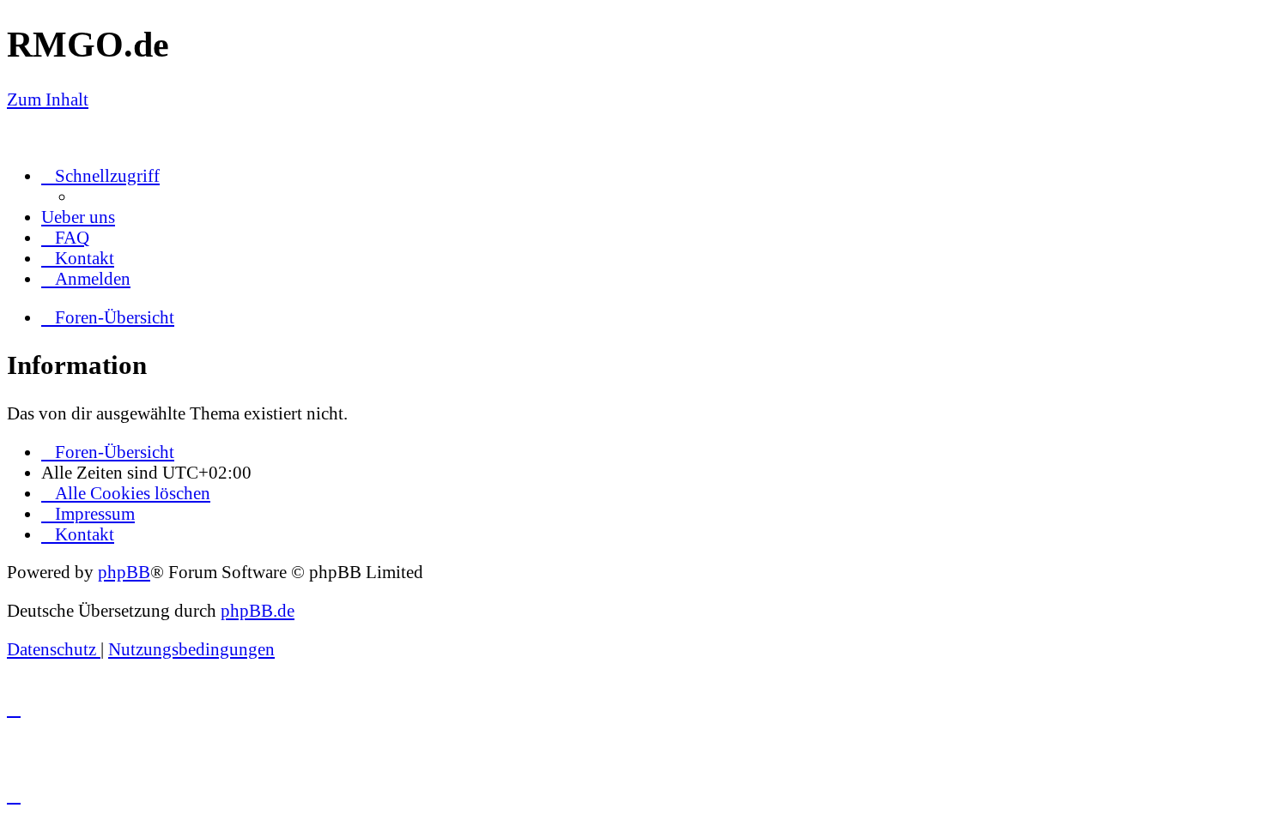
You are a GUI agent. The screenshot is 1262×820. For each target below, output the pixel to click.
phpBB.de (257, 610)
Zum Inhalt (47, 99)
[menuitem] (78, 216)
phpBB (124, 572)
